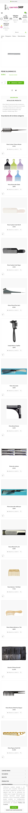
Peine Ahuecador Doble (14, 184)
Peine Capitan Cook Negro (14, 265)
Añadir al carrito (17, 82)
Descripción (14, 97)
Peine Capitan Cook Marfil (14, 225)
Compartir (12, 90)
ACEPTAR (14, 807)
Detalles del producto (14, 100)
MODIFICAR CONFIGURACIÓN (14, 810)
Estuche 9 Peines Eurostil (14, 667)
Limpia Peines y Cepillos (14, 345)
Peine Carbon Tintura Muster (14, 144)
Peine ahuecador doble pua (14, 506)
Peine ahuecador (14, 385)
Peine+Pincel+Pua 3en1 (14, 305)
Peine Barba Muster (14, 426)
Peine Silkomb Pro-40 (14, 547)
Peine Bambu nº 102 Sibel (14, 587)
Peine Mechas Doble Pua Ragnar (14, 707)
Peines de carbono (14, 466)
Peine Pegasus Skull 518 (14, 748)
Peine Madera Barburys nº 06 (14, 627)
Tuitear (16, 90)
